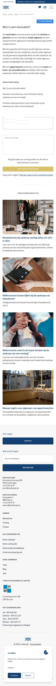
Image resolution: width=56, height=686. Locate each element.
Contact (28, 441)
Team (5, 565)
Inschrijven (28, 467)
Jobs (5, 573)
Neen (21, 126)
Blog (4, 569)
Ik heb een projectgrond (12, 552)
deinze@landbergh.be (11, 505)
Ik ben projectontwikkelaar (13, 548)
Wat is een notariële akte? (14, 88)
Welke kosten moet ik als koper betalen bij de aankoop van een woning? (26, 352)
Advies (10, 14)
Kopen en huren (8, 2)
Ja (9, 125)
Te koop (6, 522)
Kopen (16, 14)
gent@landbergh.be (11, 488)
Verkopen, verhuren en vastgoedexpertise (31, 2)
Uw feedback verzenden (28, 169)
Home (5, 14)
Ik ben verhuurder (10, 544)
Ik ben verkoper (9, 539)
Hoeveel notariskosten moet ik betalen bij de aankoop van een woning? (23, 96)
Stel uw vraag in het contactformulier (36, 175)
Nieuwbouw (7, 518)
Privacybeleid (35, 644)
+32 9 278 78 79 (8, 502)
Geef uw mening (10, 133)
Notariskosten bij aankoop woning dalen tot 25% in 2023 (27, 239)
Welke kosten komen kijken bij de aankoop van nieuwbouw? (26, 297)
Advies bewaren (46, 21)
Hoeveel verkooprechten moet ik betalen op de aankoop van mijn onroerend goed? (24, 105)
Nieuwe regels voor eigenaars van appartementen (28, 408)
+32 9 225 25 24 (8, 485)
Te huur (6, 527)
